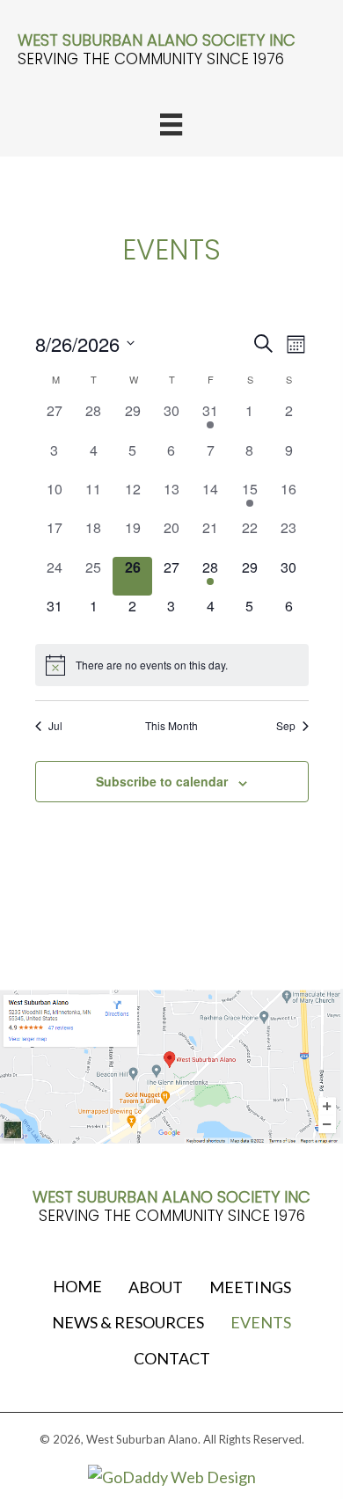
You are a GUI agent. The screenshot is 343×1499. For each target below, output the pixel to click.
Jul (55, 726)
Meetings (250, 1287)
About (155, 1287)
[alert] (172, 665)
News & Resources (128, 1322)
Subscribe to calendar (162, 781)
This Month (171, 726)
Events (260, 1322)
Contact (172, 1358)
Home (77, 1286)
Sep (286, 726)
